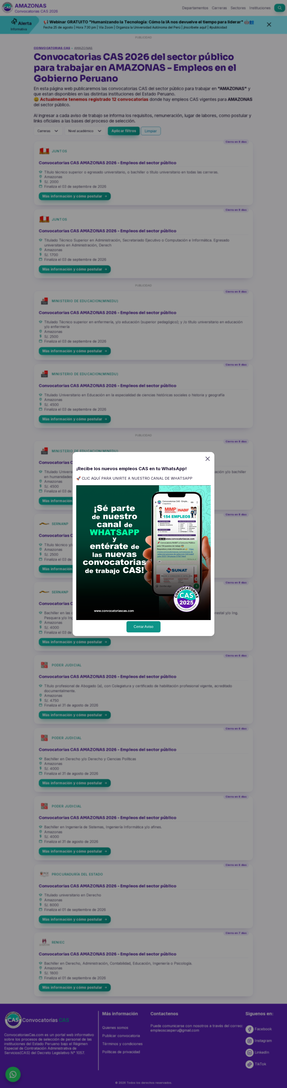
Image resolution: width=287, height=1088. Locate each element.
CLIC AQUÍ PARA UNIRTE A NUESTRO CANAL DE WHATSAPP (137, 478)
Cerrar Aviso (143, 627)
